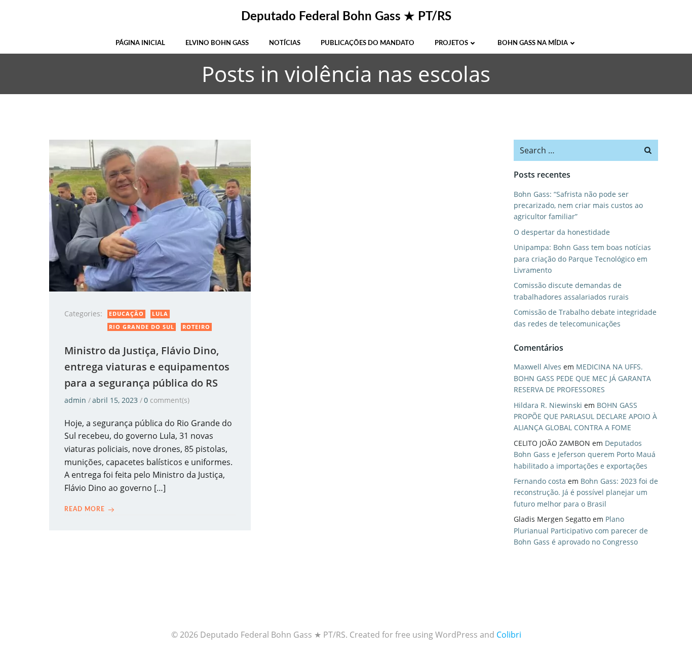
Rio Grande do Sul (141, 326)
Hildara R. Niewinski (548, 405)
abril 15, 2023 (115, 400)
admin (75, 400)
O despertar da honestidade (562, 232)
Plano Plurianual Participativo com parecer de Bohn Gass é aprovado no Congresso (581, 530)
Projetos (451, 43)
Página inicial (140, 43)
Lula (160, 313)
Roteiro (196, 326)
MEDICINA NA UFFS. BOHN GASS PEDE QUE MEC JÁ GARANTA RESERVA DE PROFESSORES (582, 378)
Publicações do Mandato (367, 43)
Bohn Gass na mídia (532, 43)
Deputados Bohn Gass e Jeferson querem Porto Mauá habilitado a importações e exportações (585, 454)
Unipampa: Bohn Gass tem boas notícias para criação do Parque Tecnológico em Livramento (582, 258)
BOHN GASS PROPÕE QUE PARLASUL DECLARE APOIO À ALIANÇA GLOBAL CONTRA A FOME (585, 416)
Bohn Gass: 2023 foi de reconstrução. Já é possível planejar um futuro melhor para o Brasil (586, 492)
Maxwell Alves (537, 366)
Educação (126, 313)
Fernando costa (540, 481)
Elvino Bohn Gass (217, 43)
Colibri (508, 634)
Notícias (284, 43)
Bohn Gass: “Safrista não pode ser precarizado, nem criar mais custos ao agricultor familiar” (578, 205)
